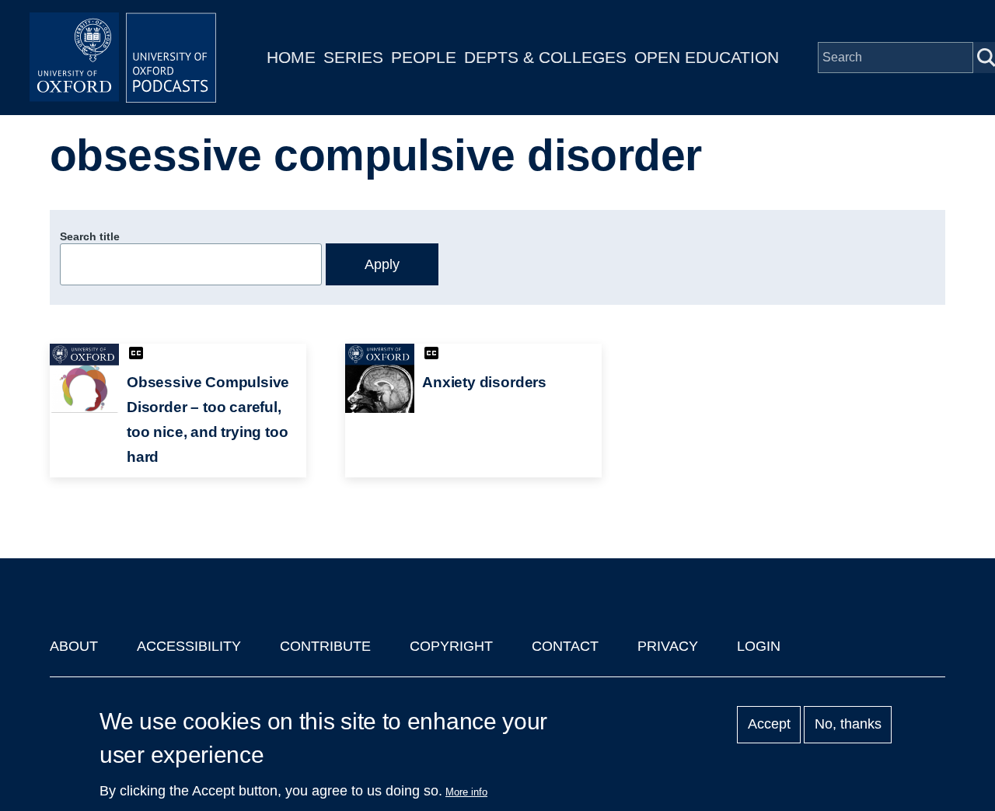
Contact (565, 646)
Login (758, 646)
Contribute (325, 646)
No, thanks (848, 724)
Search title (90, 236)
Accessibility (189, 646)
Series (353, 57)
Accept (769, 724)
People (423, 57)
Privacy (667, 646)
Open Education (706, 57)
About (74, 646)
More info (466, 792)
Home (291, 57)
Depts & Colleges (545, 57)
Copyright (451, 646)
